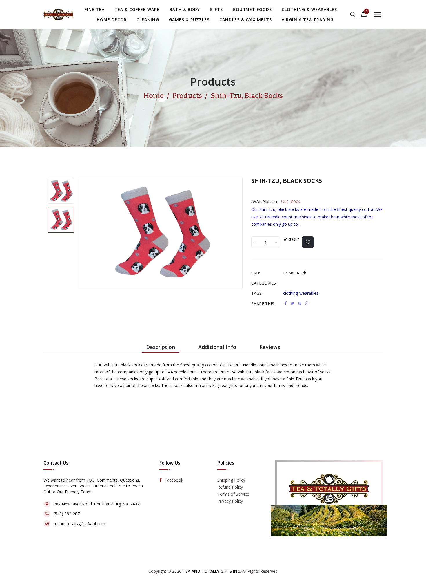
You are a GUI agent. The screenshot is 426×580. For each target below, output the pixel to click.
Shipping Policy (231, 480)
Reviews (269, 347)
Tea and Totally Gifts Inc (211, 571)
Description (160, 347)
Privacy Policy (230, 501)
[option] (61, 191)
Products (213, 82)
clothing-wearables (300, 293)
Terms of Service (233, 494)
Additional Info (217, 347)
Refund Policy (230, 487)
